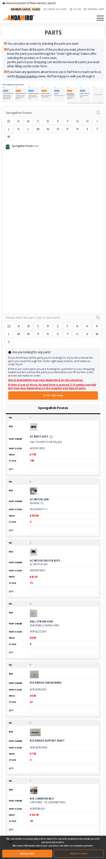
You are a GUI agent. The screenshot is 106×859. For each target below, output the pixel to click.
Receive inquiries (27, 76)
